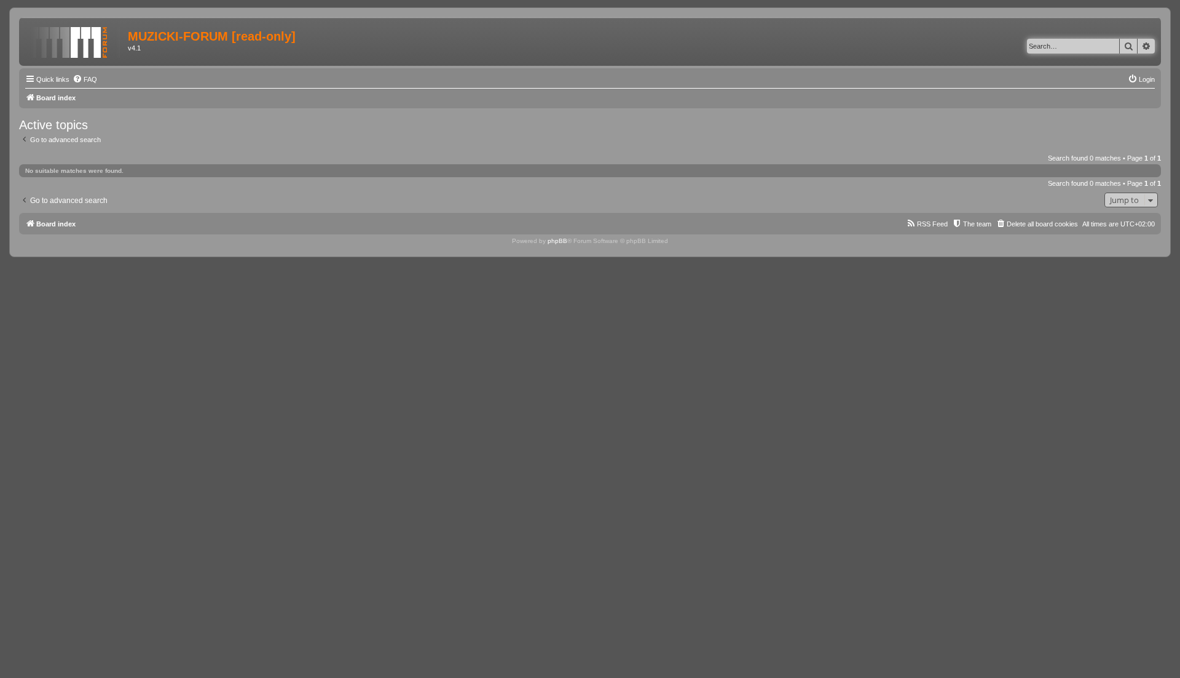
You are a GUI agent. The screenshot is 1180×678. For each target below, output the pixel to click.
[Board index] (75, 40)
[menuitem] (85, 79)
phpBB (557, 240)
